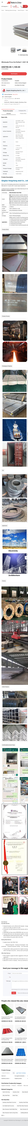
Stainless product (5, 1078)
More (2, 1115)
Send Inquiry (14, 73)
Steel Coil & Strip (6, 1092)
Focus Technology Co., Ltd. (18, 1120)
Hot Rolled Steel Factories (8, 1105)
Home (2, 10)
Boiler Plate (15, 1095)
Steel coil (3, 1076)
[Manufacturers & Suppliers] (14, 2)
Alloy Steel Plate (6, 1095)
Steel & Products (21, 10)
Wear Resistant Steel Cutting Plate (10, 1112)
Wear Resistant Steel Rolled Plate (10, 1109)
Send (14, 993)
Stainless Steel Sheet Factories (9, 1102)
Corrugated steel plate (19, 1076)
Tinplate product (18, 1078)
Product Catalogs (22, 1073)
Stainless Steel (16, 1092)
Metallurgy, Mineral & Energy (10, 10)
